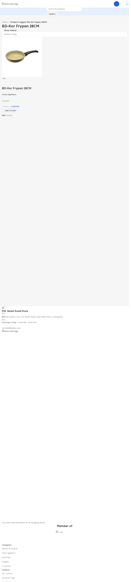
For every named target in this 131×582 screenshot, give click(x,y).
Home (4, 22)
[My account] (117, 3)
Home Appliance (8, 553)
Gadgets (5, 561)
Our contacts (7, 573)
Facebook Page (8, 578)
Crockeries (6, 566)
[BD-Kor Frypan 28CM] (22, 56)
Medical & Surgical (9, 548)
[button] (10, 110)
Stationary (6, 557)
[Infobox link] (64, 309)
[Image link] (64, 425)
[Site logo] (10, 3)
